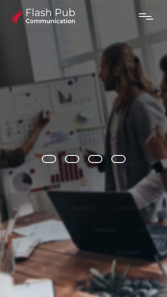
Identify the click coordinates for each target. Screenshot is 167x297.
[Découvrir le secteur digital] (95, 159)
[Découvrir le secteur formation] (118, 159)
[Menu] (146, 16)
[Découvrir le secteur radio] (49, 159)
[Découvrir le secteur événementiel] (72, 159)
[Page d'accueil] (41, 22)
